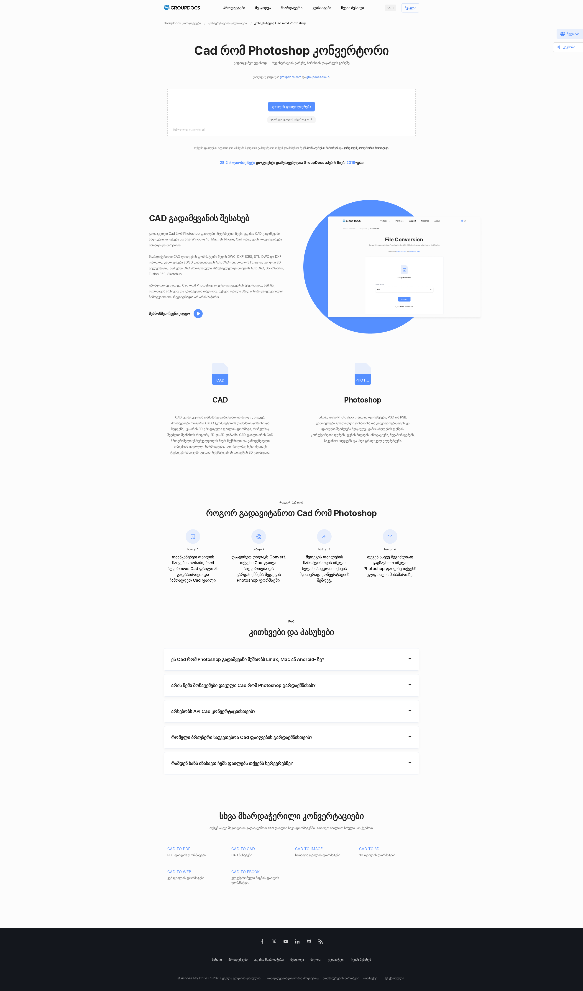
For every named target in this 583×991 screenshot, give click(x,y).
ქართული (396, 978)
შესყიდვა (263, 7)
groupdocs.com (290, 77)
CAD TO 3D (369, 848)
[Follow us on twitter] (274, 942)
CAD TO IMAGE (309, 848)
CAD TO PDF (178, 848)
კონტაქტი (370, 978)
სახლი (217, 959)
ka (389, 8)
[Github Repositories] (309, 942)
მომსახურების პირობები (341, 978)
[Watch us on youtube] (286, 942)
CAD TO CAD (243, 848)
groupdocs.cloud (317, 77)
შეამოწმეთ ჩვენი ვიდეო (169, 313)
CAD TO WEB (179, 872)
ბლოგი (315, 959)
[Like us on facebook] (262, 942)
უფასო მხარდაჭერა (269, 959)
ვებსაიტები (321, 7)
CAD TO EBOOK (245, 872)
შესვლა (410, 8)
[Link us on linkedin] (297, 942)
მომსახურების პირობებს (322, 148)
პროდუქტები (234, 7)
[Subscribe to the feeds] (320, 942)
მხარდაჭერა (291, 7)
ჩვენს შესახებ (352, 7)
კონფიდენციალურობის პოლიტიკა (365, 148)
